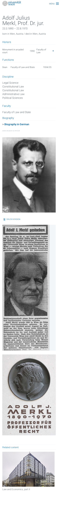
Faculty (6, 106)
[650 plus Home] (30, 3)
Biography (8, 118)
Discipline (8, 76)
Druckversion (13, 219)
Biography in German (16, 124)
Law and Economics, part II (16, 489)
